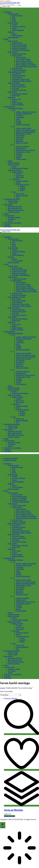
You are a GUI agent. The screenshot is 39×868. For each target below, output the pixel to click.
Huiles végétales (17, 103)
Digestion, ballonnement (23, 114)
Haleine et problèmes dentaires (25, 132)
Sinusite (18, 157)
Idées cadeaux (8, 204)
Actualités (7, 224)
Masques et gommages (19, 48)
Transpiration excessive (23, 152)
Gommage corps (17, 68)
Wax (17, 197)
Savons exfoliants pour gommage (26, 66)
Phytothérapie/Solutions (15, 108)
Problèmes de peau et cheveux (25, 150)
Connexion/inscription (11, 458)
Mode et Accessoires (14, 170)
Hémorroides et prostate (23, 134)
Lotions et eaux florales (19, 46)
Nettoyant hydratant (18, 84)
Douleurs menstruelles (23, 124)
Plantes (10, 161)
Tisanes (14, 34)
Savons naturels (17, 55)
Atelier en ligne (13, 201)
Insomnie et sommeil (22, 146)
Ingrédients (11, 97)
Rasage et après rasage (19, 86)
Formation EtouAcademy (12, 199)
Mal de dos (19, 139)
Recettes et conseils (14, 217)
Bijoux (18, 183)
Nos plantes (11, 219)
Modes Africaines (17, 172)
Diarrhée (19, 123)
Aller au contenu (5, 1)
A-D (13, 110)
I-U (13, 144)
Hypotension (20, 137)
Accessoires (16, 179)
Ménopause (19, 141)
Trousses (19, 174)
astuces (10, 221)
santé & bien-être (9, 106)
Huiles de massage (14, 163)
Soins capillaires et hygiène (16, 72)
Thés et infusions (17, 35)
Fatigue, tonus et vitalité (23, 128)
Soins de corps (12, 52)
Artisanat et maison (22, 181)
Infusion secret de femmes (20, 168)
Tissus (14, 192)
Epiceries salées (13, 23)
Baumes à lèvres (17, 43)
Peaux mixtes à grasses (23, 59)
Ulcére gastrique (21, 159)
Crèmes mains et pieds (19, 54)
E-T (13, 126)
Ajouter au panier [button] (9, 816)
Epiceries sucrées (13, 14)
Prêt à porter (20, 177)
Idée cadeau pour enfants (16, 210)
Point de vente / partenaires (12, 223)
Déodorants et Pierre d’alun (20, 79)
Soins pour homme (14, 83)
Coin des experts (9, 215)
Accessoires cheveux (22, 184)
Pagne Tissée (20, 194)
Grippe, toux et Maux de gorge (26, 130)
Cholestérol (19, 115)
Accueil (2, 688)
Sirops (14, 19)
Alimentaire (7, 12)
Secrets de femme (13, 164)
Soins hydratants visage (19, 44)
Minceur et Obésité (22, 143)
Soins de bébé (12, 92)
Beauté (6, 39)
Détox (18, 119)
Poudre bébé (16, 95)
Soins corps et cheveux (19, 90)
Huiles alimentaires (18, 30)
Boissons (11, 32)
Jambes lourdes (21, 148)
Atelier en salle (12, 203)
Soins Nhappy (16, 74)
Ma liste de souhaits (10, 460)
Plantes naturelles (13, 37)
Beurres (14, 101)
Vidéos (6, 214)
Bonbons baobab (17, 15)
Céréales (14, 24)
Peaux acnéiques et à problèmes (26, 64)
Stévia (14, 21)
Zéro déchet (8, 226)
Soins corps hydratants (19, 70)
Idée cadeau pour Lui (14, 208)
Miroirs (22, 190)
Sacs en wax (20, 175)
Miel (13, 17)
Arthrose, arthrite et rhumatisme (26, 112)
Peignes (22, 186)
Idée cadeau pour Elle (15, 206)
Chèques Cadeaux (14, 212)
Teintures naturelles (22, 195)
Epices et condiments (18, 26)
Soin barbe (15, 88)
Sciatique (19, 154)
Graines (14, 28)
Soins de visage (13, 41)
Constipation (20, 117)
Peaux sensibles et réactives (24, 63)
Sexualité (19, 155)
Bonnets (22, 188)
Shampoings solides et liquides (21, 81)
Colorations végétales (19, 75)
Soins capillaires (17, 77)
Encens (14, 166)
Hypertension (20, 135)
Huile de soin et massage (20, 94)
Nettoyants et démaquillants (20, 50)
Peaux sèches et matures (23, 61)
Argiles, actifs (16, 99)
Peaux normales (21, 57)
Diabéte (18, 121)
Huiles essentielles (18, 104)
